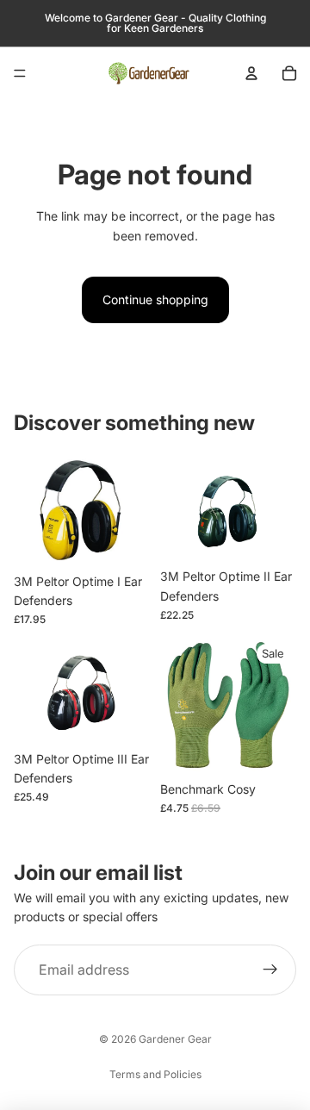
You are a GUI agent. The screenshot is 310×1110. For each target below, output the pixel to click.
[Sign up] (270, 970)
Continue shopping (155, 299)
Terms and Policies (155, 1074)
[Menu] (20, 73)
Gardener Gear (175, 1038)
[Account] (251, 73)
